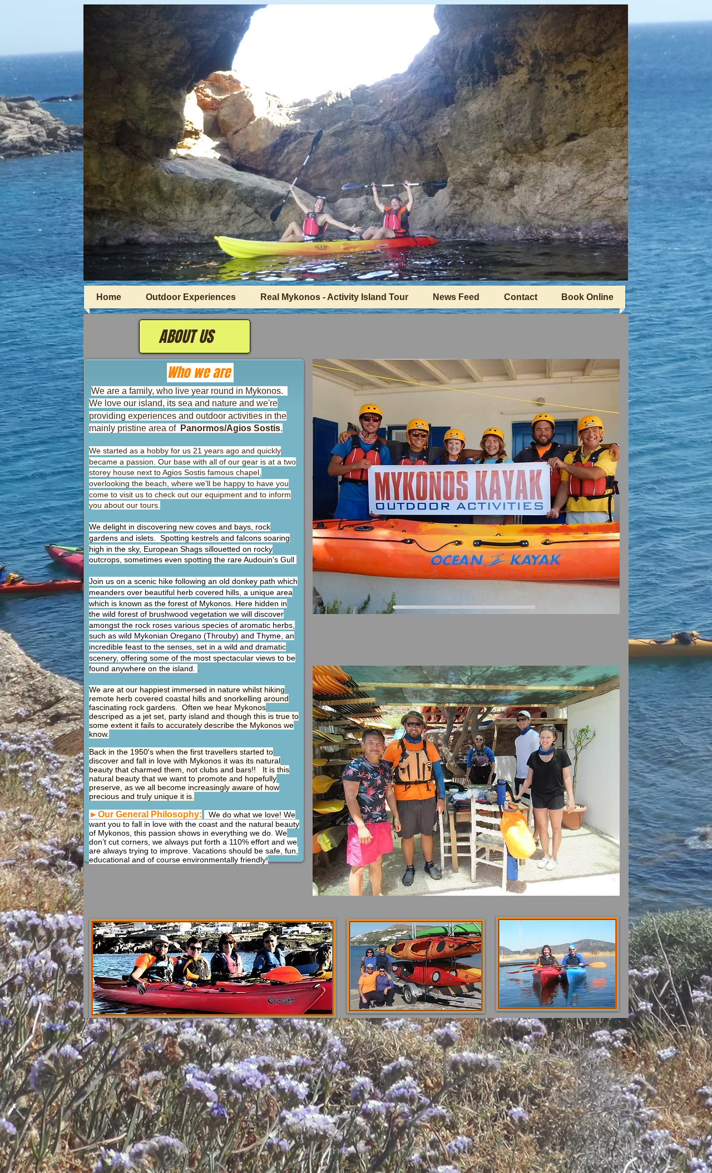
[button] (355, 142)
